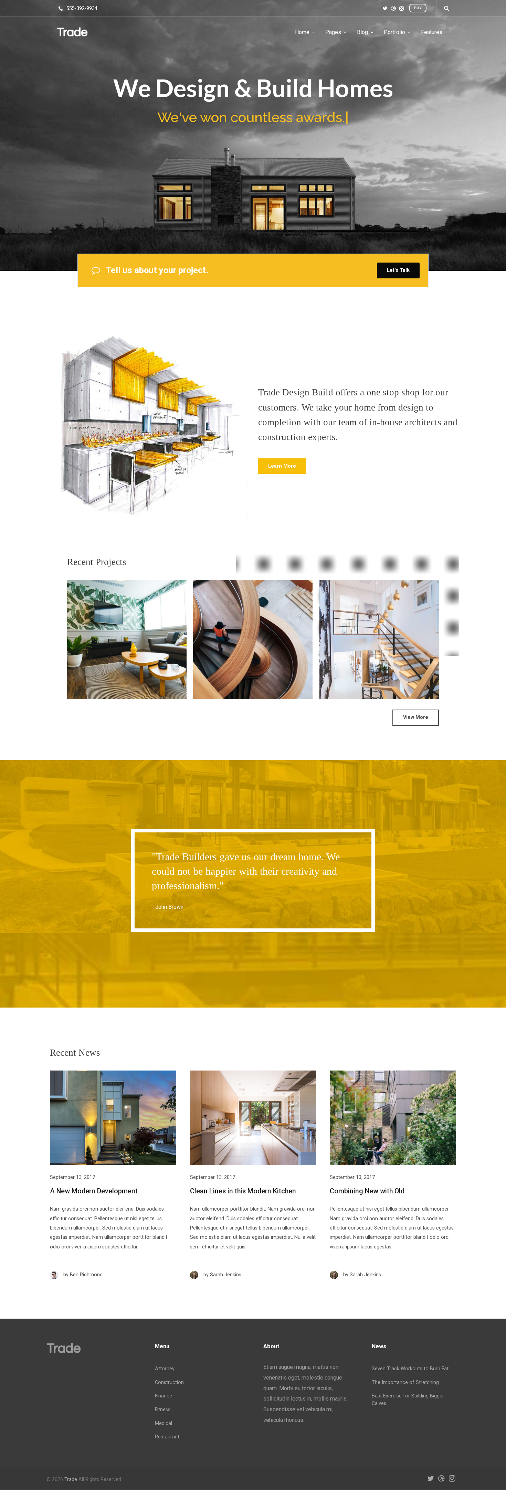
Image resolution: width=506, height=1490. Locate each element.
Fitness (162, 1410)
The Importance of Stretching (405, 1382)
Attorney (165, 1369)
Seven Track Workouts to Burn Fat (410, 1369)
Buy (418, 8)
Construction (169, 1382)
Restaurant (167, 1437)
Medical (163, 1423)
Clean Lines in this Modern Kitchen (243, 1191)
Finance (163, 1396)
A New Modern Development (94, 1191)
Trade (70, 1479)
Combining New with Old (367, 1191)
